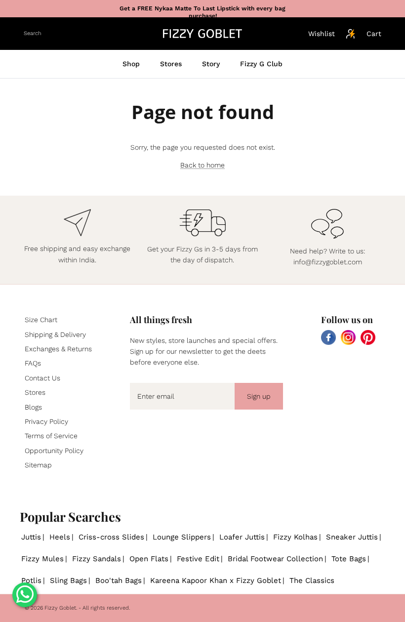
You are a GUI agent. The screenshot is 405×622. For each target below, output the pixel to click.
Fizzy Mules (42, 558)
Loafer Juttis (242, 537)
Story (211, 64)
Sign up (259, 396)
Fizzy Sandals (96, 558)
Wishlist (321, 34)
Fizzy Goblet (60, 608)
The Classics (311, 580)
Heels (59, 537)
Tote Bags (348, 558)
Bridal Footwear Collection (275, 558)
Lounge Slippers (182, 537)
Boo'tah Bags (118, 580)
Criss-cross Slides (111, 537)
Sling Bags (68, 580)
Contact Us (42, 378)
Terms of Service (51, 436)
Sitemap (38, 465)
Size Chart (41, 320)
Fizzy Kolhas (295, 537)
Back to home (202, 165)
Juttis (31, 537)
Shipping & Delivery (55, 334)
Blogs (33, 407)
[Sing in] (351, 34)
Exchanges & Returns (58, 349)
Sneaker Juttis (352, 537)
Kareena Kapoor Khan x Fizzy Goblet (215, 580)
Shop (131, 64)
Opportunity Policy (54, 451)
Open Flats (148, 558)
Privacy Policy (46, 421)
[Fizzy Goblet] (202, 33)
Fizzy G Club (261, 64)
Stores (171, 64)
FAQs (33, 363)
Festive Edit (198, 558)
